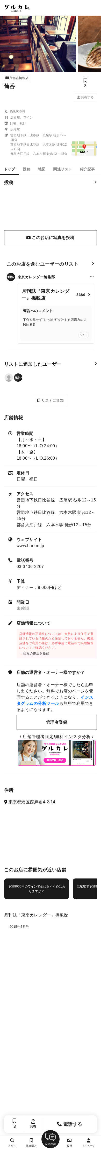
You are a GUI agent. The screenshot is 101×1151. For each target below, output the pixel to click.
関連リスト (62, 169)
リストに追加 (52, 400)
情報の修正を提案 (36, 653)
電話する (72, 1124)
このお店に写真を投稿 (53, 237)
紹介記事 (87, 169)
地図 (42, 169)
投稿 (26, 169)
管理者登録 (56, 722)
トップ (9, 169)
